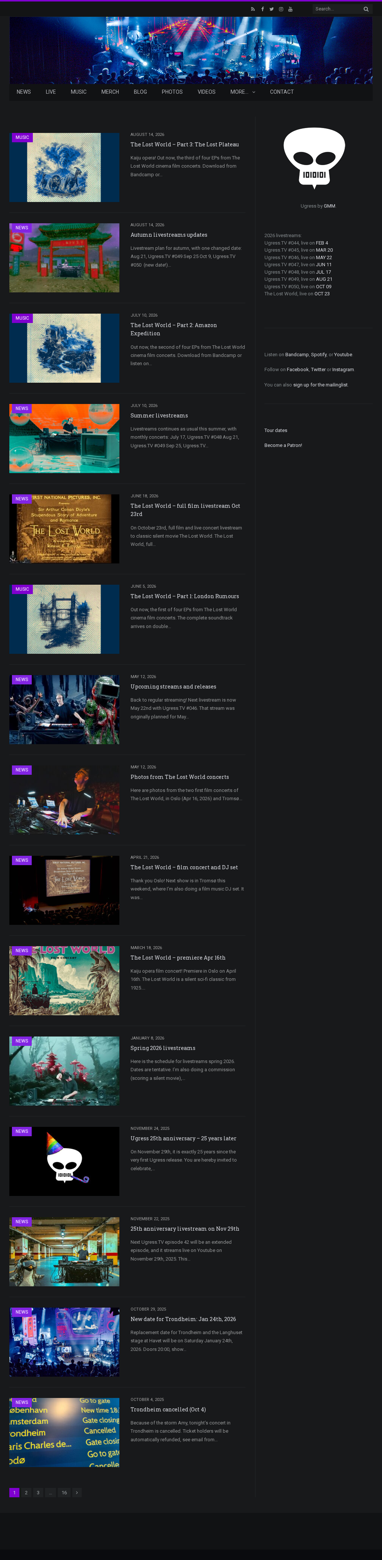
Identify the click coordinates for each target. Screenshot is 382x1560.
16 (64, 1492)
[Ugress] (191, 49)
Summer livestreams (159, 415)
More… (239, 92)
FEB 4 (322, 243)
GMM (329, 206)
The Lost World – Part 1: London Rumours (185, 596)
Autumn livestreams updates (169, 234)
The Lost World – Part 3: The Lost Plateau (185, 144)
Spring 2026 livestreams (163, 1047)
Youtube (343, 354)
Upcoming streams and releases (173, 686)
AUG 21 (324, 279)
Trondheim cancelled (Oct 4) (168, 1409)
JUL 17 (323, 272)
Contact (282, 92)
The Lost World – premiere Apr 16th (178, 957)
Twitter (318, 369)
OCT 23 (322, 293)
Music (79, 92)
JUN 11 (324, 264)
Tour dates (275, 430)
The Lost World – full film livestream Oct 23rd (185, 510)
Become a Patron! (283, 445)
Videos (207, 92)
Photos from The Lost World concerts (180, 776)
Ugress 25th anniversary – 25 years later (184, 1138)
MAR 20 (324, 250)
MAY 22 (324, 257)
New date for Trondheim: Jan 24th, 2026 (183, 1319)
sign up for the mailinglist (320, 385)
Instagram (343, 369)
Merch (110, 92)
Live (51, 92)
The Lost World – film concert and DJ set (184, 867)
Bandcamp (297, 354)
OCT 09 (323, 286)
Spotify (318, 354)
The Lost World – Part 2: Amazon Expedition (174, 329)
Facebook (298, 369)
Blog (140, 92)
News (24, 92)
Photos (172, 92)
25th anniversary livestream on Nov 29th (185, 1228)
